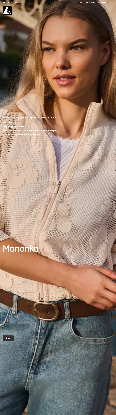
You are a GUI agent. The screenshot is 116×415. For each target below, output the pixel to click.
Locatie (17, 2)
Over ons (10, 2)
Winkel (4, 2)
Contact (23, 2)
